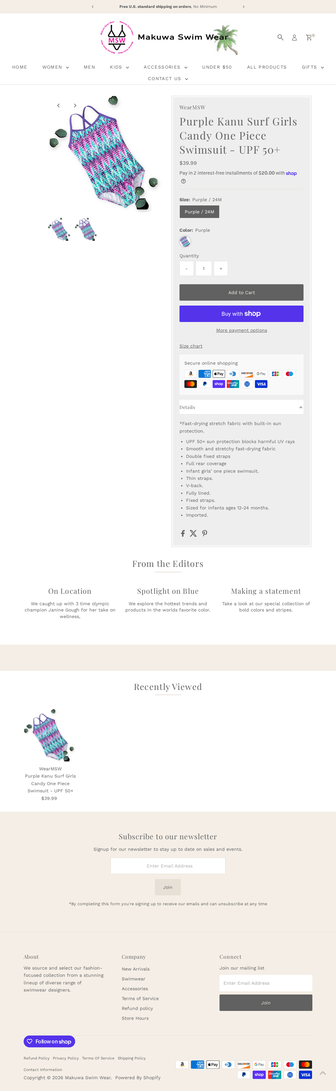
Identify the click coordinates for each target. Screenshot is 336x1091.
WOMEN (53, 67)
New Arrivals (136, 969)
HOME (20, 67)
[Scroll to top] (322, 1073)
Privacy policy (66, 1058)
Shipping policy (132, 1058)
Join (168, 887)
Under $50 (217, 67)
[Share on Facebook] (183, 535)
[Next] (74, 105)
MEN (89, 67)
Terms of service (98, 1058)
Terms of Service (140, 998)
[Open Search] (281, 37)
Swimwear (133, 978)
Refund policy (137, 1008)
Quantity (189, 255)
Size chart (190, 346)
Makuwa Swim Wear (88, 1077)
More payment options (241, 330)
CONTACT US (165, 78)
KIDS (117, 67)
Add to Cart (241, 292)
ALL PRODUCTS (267, 67)
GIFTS (310, 67)
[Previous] (58, 105)
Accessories (135, 988)
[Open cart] (308, 37)
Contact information (43, 1069)
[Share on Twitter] (194, 535)
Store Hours (135, 1018)
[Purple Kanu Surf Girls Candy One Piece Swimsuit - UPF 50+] (50, 735)
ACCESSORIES (163, 67)
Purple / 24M (199, 211)
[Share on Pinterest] (204, 535)
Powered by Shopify (137, 1077)
